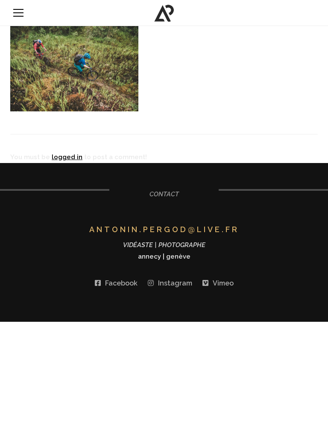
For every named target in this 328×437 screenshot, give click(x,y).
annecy (149, 256)
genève (178, 256)
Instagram (175, 283)
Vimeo (223, 283)
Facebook (121, 283)
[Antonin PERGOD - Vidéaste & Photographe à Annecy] (164, 13)
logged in (67, 157)
